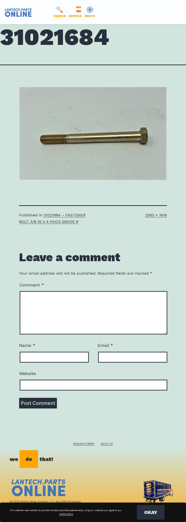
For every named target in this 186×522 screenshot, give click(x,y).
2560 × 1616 (156, 215)
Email (105, 345)
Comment (31, 284)
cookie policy (66, 514)
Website (27, 373)
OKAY (150, 512)
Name (27, 345)
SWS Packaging (71, 501)
